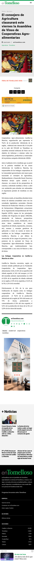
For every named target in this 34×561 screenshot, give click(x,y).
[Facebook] (11, 92)
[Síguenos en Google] (8, 109)
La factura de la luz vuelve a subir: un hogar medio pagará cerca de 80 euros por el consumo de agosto (24, 430)
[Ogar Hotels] (17, 390)
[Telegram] (24, 323)
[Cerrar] (32, 551)
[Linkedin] (19, 323)
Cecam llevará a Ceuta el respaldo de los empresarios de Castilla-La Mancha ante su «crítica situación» (9, 431)
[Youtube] (11, 326)
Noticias (4, 11)
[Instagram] (16, 323)
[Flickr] (14, 323)
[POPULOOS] (17, 103)
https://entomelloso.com (17, 321)
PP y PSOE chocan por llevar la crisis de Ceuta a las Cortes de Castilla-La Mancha (9, 453)
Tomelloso (12, 45)
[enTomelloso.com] (6, 322)
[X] (15, 92)
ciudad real (12, 331)
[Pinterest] (19, 92)
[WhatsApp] (23, 92)
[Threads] (14, 326)
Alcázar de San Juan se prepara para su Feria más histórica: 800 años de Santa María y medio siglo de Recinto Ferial (24, 454)
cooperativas (21, 331)
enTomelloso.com (19, 42)
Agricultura (9, 11)
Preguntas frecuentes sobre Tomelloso (14, 492)
